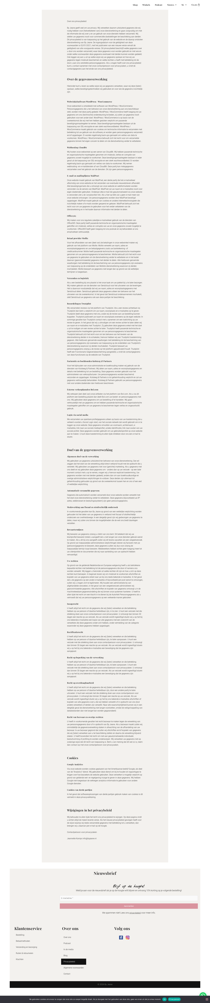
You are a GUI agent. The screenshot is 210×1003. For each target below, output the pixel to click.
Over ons (67, 937)
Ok (164, 999)
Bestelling (20, 935)
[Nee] (207, 999)
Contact (67, 974)
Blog (65, 955)
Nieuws (170, 5)
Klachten (19, 959)
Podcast (158, 5)
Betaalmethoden (23, 941)
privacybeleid (135, 913)
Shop (135, 5)
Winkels (146, 5)
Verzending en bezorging (26, 947)
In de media (69, 949)
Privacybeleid (69, 961)
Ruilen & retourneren (24, 953)
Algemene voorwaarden (74, 968)
